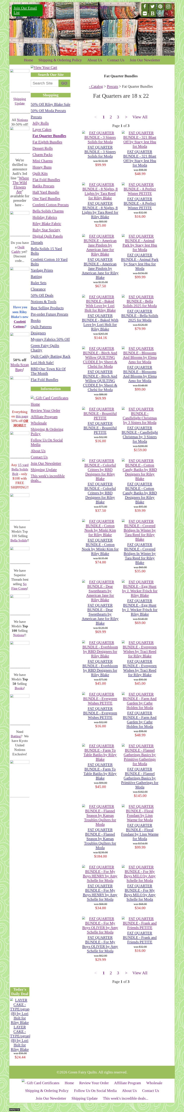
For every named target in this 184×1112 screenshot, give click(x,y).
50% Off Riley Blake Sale (50, 104)
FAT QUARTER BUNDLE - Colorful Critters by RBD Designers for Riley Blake (100, 493)
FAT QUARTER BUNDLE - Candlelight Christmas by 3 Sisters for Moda (140, 434)
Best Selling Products (47, 308)
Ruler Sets (38, 283)
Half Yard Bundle (46, 192)
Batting (16, 736)
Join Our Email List (25, 10)
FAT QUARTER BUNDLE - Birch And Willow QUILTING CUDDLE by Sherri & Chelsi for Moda (100, 381)
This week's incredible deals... (48, 478)
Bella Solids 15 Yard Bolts (46, 251)
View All (139, 117)
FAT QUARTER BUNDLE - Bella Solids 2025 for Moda (139, 315)
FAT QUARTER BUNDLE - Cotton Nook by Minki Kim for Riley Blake (100, 547)
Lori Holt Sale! (42, 362)
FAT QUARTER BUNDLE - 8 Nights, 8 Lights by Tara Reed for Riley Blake (100, 210)
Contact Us (115, 60)
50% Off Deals (42, 295)
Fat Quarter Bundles (49, 136)
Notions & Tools (43, 301)
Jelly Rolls (41, 123)
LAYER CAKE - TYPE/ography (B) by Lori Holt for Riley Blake (21, 1038)
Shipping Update (44, 470)
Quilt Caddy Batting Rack (50, 356)
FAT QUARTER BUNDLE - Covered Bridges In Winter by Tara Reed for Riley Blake (140, 553)
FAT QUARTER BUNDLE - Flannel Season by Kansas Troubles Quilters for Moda (100, 839)
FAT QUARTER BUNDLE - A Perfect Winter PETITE (140, 203)
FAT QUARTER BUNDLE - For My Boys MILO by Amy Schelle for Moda (140, 892)
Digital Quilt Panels (48, 236)
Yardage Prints (42, 270)
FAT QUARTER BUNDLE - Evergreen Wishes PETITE (100, 713)
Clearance (38, 289)
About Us (94, 60)
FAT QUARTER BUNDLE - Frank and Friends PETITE (140, 937)
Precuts (36, 117)
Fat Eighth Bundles (47, 142)
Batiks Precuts (43, 186)
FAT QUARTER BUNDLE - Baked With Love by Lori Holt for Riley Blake (100, 322)
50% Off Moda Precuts (48, 110)
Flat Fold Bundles (46, 180)
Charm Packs (42, 154)
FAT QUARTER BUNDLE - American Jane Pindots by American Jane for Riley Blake (100, 268)
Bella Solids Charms (48, 211)
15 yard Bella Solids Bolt (20, 469)
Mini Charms (43, 161)
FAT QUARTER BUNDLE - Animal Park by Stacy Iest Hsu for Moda (139, 262)
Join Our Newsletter (145, 60)
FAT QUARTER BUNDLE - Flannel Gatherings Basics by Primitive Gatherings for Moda (139, 778)
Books (19, 688)
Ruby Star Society (46, 230)
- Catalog (96, 86)
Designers (38, 333)
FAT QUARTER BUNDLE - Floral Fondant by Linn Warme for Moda (139, 832)
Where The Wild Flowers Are (21, 185)
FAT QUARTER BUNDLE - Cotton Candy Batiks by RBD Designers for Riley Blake (140, 493)
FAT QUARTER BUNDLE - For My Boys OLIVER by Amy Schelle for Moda (100, 944)
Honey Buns (42, 167)
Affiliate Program (44, 417)
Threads (37, 242)
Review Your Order (45, 410)
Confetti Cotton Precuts (51, 205)
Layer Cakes (42, 129)
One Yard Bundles (46, 198)
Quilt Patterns (41, 327)
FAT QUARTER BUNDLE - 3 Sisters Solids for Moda (100, 151)
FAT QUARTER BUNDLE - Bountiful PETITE (100, 428)
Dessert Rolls (43, 148)
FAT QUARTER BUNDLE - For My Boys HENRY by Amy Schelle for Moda (100, 892)
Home (28, 60)
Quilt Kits (40, 173)
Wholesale (39, 423)
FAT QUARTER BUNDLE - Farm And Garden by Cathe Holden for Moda (140, 720)
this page (22, 416)
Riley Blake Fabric (47, 223)
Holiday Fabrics (45, 217)
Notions (22, 120)
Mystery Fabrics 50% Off (50, 339)
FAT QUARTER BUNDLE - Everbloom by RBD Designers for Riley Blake (100, 668)
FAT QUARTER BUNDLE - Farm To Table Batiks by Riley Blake (100, 771)
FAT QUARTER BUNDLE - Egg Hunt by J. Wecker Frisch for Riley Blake (139, 607)
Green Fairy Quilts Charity (45, 347)
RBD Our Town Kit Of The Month (48, 371)
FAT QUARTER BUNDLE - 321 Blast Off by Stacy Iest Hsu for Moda (139, 158)
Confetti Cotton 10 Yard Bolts (49, 261)
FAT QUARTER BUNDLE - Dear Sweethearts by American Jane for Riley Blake (100, 614)
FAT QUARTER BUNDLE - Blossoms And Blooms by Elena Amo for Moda (140, 374)
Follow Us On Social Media (47, 442)
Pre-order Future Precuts (49, 314)
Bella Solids (18, 540)
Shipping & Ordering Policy (60, 60)
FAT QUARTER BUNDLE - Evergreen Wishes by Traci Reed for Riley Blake (140, 668)
